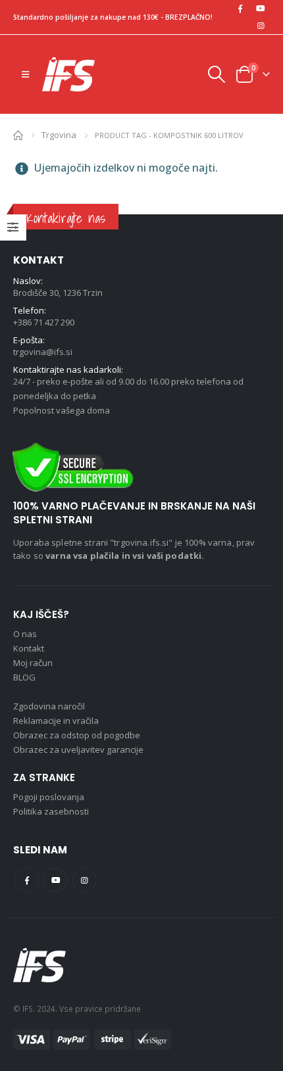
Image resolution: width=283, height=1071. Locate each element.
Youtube (55, 880)
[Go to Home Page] (18, 134)
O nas (25, 634)
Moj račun (33, 663)
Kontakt (28, 648)
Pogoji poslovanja (48, 797)
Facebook (26, 880)
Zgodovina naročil (49, 706)
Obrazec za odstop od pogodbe (76, 735)
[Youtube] (260, 8)
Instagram (84, 880)
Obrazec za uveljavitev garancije (78, 749)
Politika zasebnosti (51, 811)
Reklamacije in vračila (56, 720)
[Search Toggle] (216, 74)
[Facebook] (240, 8)
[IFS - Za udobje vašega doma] (68, 74)
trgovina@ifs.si (42, 352)
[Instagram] (260, 25)
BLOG (24, 677)
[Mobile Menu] (25, 74)
